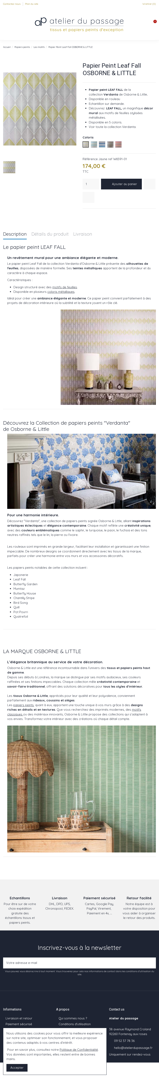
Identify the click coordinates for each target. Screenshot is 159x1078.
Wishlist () (149, 3)
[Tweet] (90, 214)
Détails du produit (50, 234)
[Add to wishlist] (149, 184)
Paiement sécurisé (19, 1024)
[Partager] (85, 214)
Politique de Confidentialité (79, 1050)
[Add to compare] (88, 197)
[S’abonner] (151, 962)
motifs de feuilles (64, 287)
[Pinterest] (95, 214)
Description (15, 234)
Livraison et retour (19, 1018)
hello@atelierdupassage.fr (133, 1048)
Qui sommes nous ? (73, 1018)
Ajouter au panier (124, 184)
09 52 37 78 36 (124, 1041)
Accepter (17, 1068)
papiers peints (23, 705)
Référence (90, 159)
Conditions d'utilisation (75, 1024)
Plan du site (31, 3)
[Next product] (154, 47)
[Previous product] (149, 47)
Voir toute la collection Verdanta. (112, 127)
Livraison (82, 234)
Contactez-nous (12, 3)
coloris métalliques (61, 292)
